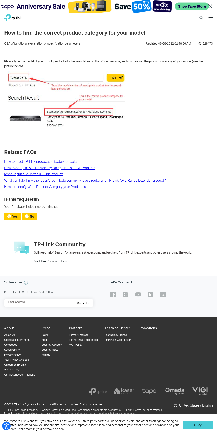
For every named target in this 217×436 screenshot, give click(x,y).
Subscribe (83, 303)
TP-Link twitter (163, 294)
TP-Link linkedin (150, 294)
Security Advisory (52, 344)
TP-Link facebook (113, 294)
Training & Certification (118, 339)
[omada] (174, 391)
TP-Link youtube (138, 294)
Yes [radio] (15, 216)
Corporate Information (17, 339)
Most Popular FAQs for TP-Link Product (33, 174)
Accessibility (11, 369)
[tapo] (149, 391)
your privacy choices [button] (50, 429)
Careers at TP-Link (15, 364)
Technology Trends (116, 334)
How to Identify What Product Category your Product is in (46, 186)
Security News (50, 349)
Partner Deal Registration (83, 339)
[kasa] (123, 391)
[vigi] (200, 391)
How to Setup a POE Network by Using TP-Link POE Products (49, 167)
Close (210, 6)
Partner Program (78, 334)
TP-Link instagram (125, 294)
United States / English (195, 405)
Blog (44, 339)
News (45, 334)
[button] (25, 282)
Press (46, 328)
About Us (9, 334)
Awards (46, 354)
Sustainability (12, 349)
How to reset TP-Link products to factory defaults (40, 161)
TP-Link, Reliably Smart (13, 16)
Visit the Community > (50, 261)
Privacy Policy (12, 354)
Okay (198, 425)
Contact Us (10, 344)
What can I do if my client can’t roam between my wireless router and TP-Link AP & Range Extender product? (85, 180)
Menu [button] (210, 15)
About (9, 328)
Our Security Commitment (19, 374)
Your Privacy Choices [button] (16, 359)
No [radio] (32, 216)
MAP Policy (75, 344)
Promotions (147, 328)
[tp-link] (98, 391)
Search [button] (201, 15)
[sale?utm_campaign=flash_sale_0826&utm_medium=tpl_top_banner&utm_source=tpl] (108, 6)
